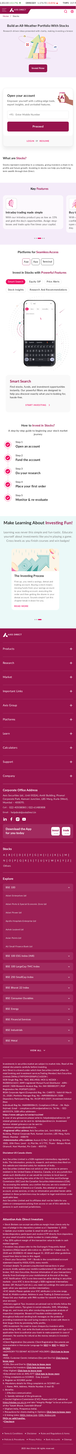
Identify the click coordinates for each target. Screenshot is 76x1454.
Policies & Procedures (14, 1439)
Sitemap (68, 1439)
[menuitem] (38, 895)
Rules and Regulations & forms (55, 1433)
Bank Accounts (53, 1439)
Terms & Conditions (13, 1433)
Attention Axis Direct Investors (23, 1219)
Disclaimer (32, 1433)
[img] (5, 819)
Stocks (16, 16)
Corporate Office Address (20, 790)
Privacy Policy (35, 1439)
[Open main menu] (4, 10)
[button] (26, 261)
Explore (8, 878)
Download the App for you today (19, 831)
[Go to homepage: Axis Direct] (17, 10)
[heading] (38, 26)
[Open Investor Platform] (72, 11)
